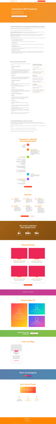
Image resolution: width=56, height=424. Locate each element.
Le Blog (32, 216)
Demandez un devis (28, 186)
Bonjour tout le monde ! (16, 353)
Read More (16, 360)
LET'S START (34, 333)
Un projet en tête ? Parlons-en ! (19, 16)
